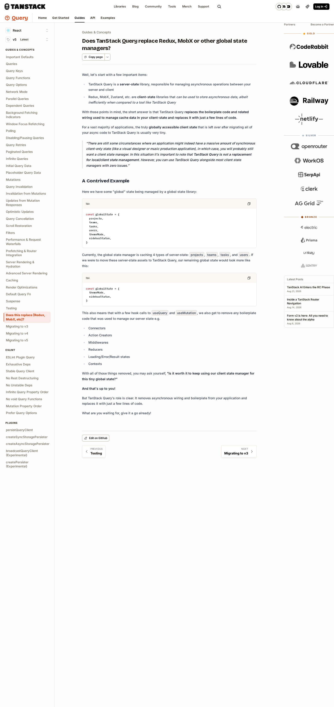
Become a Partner (322, 24)
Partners (289, 24)
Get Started (60, 18)
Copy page (96, 57)
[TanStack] (25, 6)
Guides (80, 18)
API (92, 18)
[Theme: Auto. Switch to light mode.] (298, 6)
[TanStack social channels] (284, 6)
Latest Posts (295, 279)
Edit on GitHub (98, 438)
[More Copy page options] (107, 57)
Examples (108, 18)
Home (42, 18)
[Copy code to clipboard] (249, 204)
